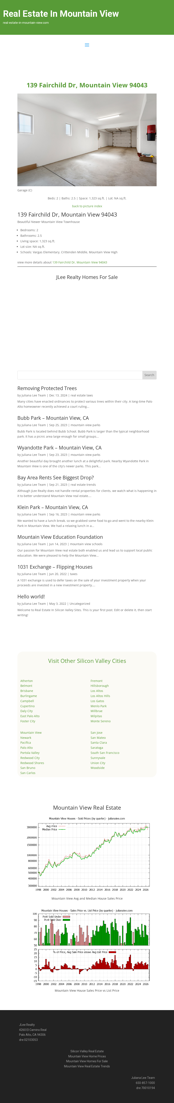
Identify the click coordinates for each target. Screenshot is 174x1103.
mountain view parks (85, 425)
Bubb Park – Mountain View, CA (53, 417)
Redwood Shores (32, 763)
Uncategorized (80, 604)
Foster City (27, 721)
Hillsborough (100, 686)
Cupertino (27, 706)
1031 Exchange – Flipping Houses (55, 566)
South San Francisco (105, 753)
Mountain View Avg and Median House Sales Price (87, 898)
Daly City (26, 711)
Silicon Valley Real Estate (87, 1051)
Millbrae (96, 711)
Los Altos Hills (100, 696)
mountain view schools (86, 544)
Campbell (27, 701)
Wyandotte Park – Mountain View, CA (59, 447)
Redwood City (30, 758)
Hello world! (31, 596)
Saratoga (97, 748)
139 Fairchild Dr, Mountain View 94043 (79, 262)
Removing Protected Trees (47, 388)
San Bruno (27, 768)
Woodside (98, 768)
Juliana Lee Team (34, 395)
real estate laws (82, 395)
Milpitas (96, 716)
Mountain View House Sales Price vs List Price (87, 990)
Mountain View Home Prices (87, 1056)
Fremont (96, 681)
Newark (25, 738)
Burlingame (28, 696)
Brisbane (26, 691)
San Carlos (27, 773)
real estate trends (83, 485)
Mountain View (31, 733)
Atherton (26, 681)
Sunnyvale (98, 758)
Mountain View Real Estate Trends (87, 1066)
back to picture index (87, 206)
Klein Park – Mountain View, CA (52, 507)
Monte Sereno (101, 721)
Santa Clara (99, 742)
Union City (98, 763)
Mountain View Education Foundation (60, 536)
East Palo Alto (29, 716)
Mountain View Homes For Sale (87, 1061)
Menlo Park (99, 706)
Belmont (26, 686)
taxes (73, 574)
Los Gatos (97, 701)
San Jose (96, 733)
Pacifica (25, 742)
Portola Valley (29, 753)
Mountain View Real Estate (87, 807)
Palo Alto (26, 748)
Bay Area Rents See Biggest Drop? (55, 477)
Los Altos (97, 691)
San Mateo (98, 738)
